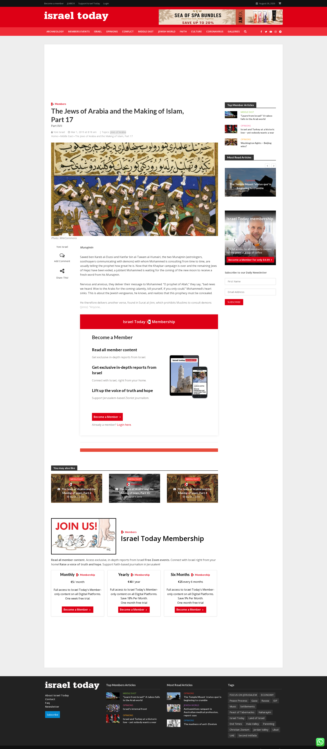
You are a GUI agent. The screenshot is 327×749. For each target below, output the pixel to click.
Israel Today (237, 718)
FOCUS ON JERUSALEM (243, 694)
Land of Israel (256, 718)
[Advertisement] (163, 77)
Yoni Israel (62, 246)
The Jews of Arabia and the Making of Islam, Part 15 (136, 490)
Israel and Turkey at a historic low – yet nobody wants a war (257, 131)
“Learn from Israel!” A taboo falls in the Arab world (256, 117)
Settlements (247, 706)
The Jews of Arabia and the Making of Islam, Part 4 (194, 490)
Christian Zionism (239, 729)
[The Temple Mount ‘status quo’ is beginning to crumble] (173, 696)
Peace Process (238, 700)
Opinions (246, 125)
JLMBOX (71, 3)
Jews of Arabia (118, 132)
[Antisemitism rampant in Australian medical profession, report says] (173, 707)
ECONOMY (267, 694)
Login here (124, 425)
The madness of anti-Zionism (200, 724)
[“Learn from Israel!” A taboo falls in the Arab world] (231, 114)
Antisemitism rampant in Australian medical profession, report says (201, 712)
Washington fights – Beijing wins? (256, 145)
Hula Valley (252, 723)
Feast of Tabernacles (242, 712)
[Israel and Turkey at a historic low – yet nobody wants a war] (231, 128)
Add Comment (62, 261)
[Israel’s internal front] (113, 707)
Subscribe (52, 714)
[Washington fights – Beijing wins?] (231, 141)
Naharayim (265, 712)
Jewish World (191, 705)
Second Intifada (248, 735)
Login (106, 3)
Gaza (254, 700)
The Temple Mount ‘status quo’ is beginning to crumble (250, 186)
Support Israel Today (89, 3)
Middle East (66, 136)
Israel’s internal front (135, 708)
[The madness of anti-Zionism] (173, 723)
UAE (232, 735)
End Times (236, 723)
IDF (275, 700)
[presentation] (267, 166)
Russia (265, 700)
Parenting (268, 723)
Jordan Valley (260, 729)
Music (233, 706)
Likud (275, 729)
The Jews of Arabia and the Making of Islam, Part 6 (78, 490)
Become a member (54, 3)
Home (54, 136)
